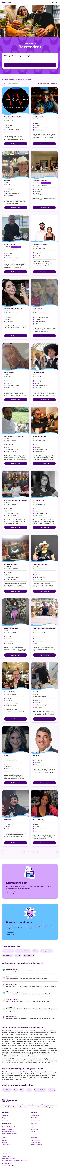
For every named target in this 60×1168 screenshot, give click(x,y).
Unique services (36, 1142)
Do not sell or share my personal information (14, 1160)
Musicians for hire (8, 1131)
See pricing (10, 893)
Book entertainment (8, 1127)
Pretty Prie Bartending (40, 564)
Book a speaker (7, 1129)
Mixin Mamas (37, 309)
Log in (33, 1131)
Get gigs (5, 1140)
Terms (4, 1156)
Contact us (34, 1129)
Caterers (35, 951)
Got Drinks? (8, 756)
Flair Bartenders (7, 955)
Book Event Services (8, 79)
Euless (22, 1090)
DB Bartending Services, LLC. (14, 436)
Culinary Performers (46, 951)
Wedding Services (29, 955)
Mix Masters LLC (38, 500)
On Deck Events (38, 372)
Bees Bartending (38, 820)
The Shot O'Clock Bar (40, 244)
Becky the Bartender (11, 628)
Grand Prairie (7, 1090)
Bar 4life (7, 180)
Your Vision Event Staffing (13, 117)
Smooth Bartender (10, 564)
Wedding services (36, 1144)
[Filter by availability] (14, 83)
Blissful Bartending (39, 436)
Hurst (15, 1090)
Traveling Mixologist (40, 180)
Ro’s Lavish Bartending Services (15, 500)
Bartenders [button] (30, 47)
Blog (3, 1118)
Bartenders (29, 79)
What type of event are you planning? (17, 56)
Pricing (4, 1142)
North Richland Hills (39, 1090)
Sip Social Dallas (10, 692)
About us (5, 1115)
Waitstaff (18, 955)
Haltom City (52, 1090)
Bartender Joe (9, 820)
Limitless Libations (39, 117)
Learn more (10, 934)
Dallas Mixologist (10, 244)
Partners (5, 1120)
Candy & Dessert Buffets (23, 951)
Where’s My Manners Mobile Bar (44, 628)
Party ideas (34, 1118)
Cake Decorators (8, 951)
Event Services (20, 79)
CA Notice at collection (8, 1158)
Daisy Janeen (9, 372)
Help (32, 1127)
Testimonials (6, 1144)
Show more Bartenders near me (30, 852)
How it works (35, 1115)
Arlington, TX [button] (31, 43)
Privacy (10, 1156)
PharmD (35, 692)
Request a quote (36, 1120)
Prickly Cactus (38, 756)
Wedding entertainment (9, 1133)
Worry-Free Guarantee (13, 928)
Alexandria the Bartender (13, 309)
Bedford (29, 1090)
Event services (35, 1140)
